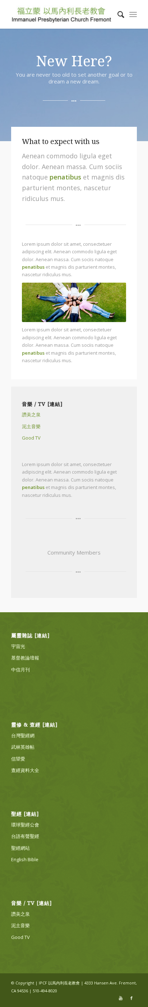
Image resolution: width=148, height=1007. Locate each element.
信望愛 (18, 759)
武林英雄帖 (22, 747)
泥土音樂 (31, 426)
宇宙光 (18, 646)
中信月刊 (20, 669)
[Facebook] (131, 998)
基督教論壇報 (25, 657)
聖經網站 (20, 848)
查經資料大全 (25, 770)
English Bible (24, 859)
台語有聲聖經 (25, 836)
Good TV (31, 438)
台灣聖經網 (22, 735)
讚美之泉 (31, 414)
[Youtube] (120, 998)
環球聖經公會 (25, 824)
